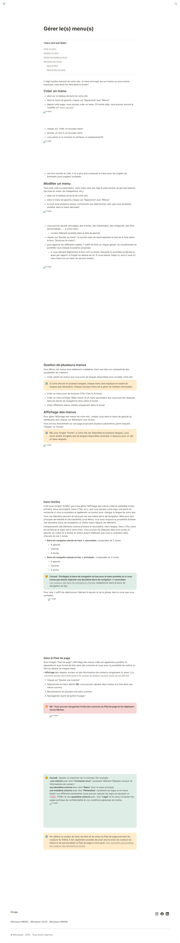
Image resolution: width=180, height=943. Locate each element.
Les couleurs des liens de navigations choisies (72, 582)
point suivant (66, 107)
